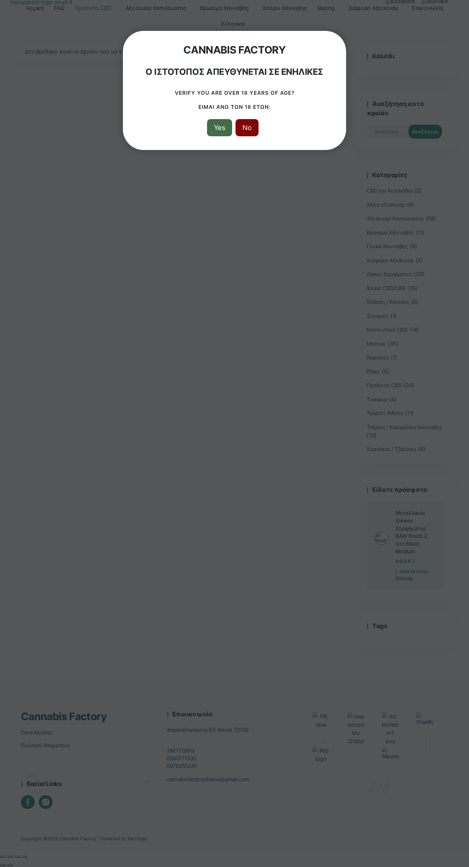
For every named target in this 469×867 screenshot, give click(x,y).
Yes (219, 128)
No (247, 128)
